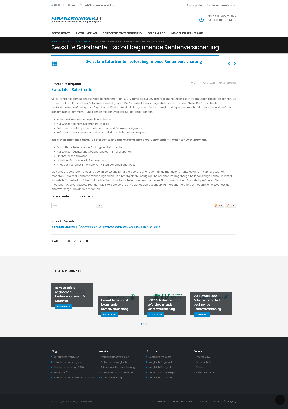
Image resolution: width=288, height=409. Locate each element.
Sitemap (201, 367)
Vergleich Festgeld (160, 367)
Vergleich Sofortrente (161, 377)
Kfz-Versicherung (111, 377)
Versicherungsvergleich (115, 357)
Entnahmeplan (86, 33)
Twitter (69, 241)
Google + (81, 241)
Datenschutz (204, 362)
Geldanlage (156, 33)
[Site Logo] (77, 20)
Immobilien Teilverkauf (187, 33)
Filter (232, 205)
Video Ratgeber (205, 372)
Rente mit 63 (61, 372)
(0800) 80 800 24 (64, 5)
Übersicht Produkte (160, 357)
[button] (54, 64)
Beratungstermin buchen (221, 5)
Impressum (203, 357)
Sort (221, 205)
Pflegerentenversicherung (122, 33)
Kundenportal (194, 5)
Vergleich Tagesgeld (161, 362)
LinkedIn (75, 241)
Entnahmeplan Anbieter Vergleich (74, 377)
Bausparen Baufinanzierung (117, 372)
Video (205, 401)
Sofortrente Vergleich (66, 357)
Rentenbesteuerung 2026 (69, 367)
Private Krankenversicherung (118, 367)
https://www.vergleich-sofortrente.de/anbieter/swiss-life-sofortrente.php (115, 227)
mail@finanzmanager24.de (98, 5)
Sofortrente (61, 33)
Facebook (63, 241)
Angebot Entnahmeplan (163, 372)
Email (87, 241)
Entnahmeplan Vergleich (68, 362)
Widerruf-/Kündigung (224, 401)
